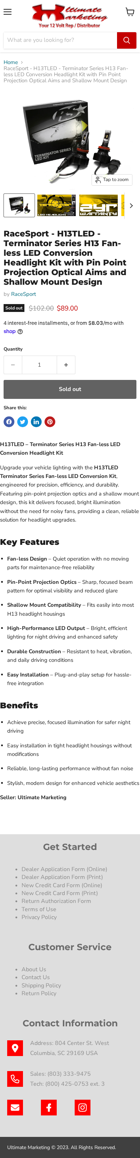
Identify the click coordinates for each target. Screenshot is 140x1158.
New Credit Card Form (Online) (62, 885)
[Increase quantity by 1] (66, 365)
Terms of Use (40, 909)
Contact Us (36, 977)
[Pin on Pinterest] (50, 421)
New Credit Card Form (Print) (60, 893)
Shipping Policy (41, 986)
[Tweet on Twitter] (22, 421)
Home (11, 62)
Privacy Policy (40, 917)
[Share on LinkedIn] (36, 421)
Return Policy (39, 993)
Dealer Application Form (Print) (62, 877)
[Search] (126, 40)
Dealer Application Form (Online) (64, 869)
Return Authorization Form (56, 901)
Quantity (13, 349)
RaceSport (23, 294)
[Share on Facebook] (9, 421)
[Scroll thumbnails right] (130, 205)
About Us (34, 969)
